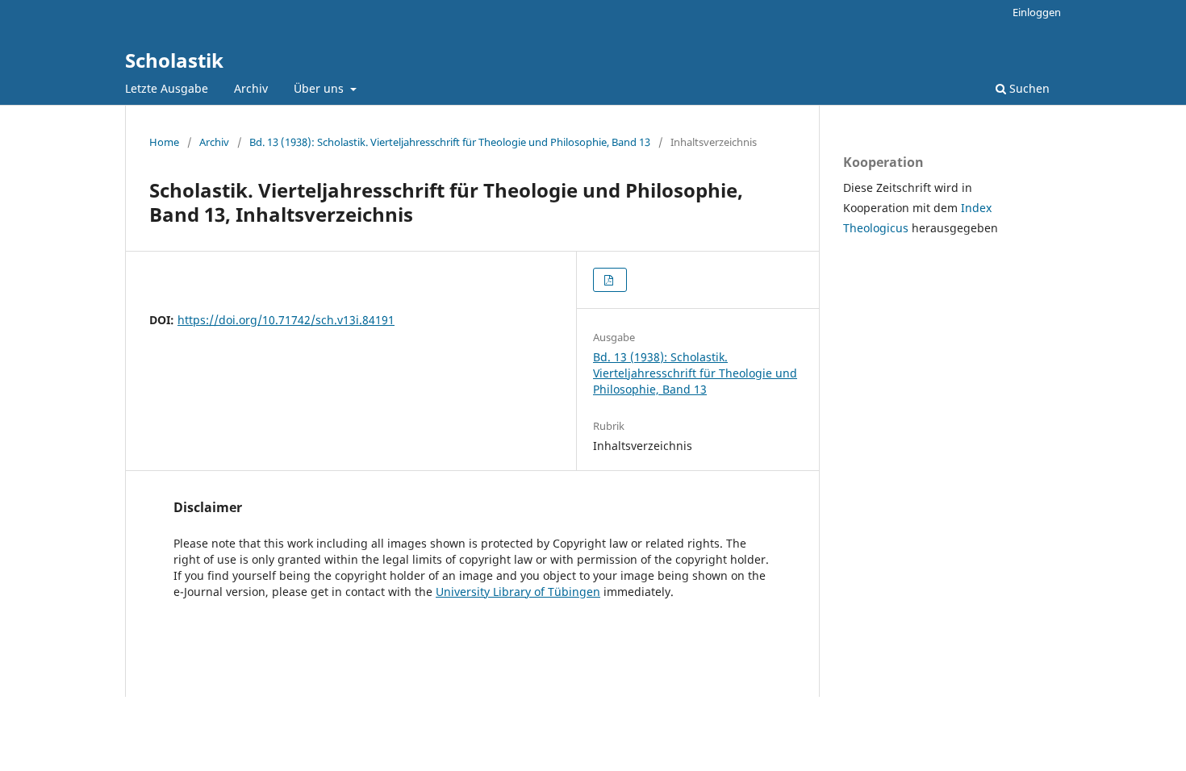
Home (164, 142)
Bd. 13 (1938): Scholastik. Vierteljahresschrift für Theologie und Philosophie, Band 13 (449, 142)
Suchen (1028, 88)
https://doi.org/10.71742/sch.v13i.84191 (286, 319)
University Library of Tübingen (518, 591)
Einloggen (1037, 12)
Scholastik (174, 60)
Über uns (320, 88)
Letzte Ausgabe (166, 88)
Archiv (251, 88)
